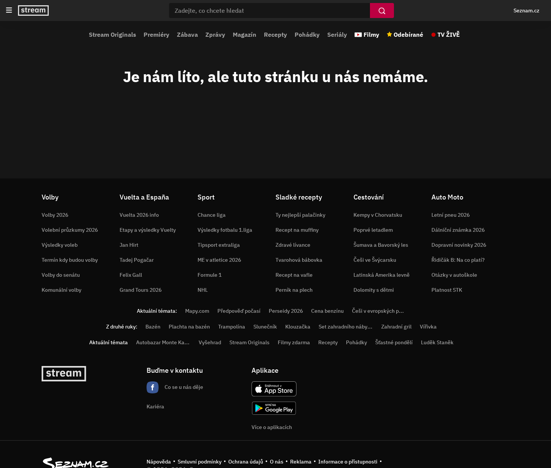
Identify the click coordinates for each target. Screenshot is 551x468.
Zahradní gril (396, 326)
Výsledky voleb (60, 245)
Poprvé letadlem (373, 229)
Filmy (371, 34)
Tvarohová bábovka (299, 259)
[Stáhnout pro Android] (274, 408)
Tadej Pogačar (137, 259)
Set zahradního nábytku (347, 326)
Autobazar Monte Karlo (163, 342)
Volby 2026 (55, 215)
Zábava (187, 34)
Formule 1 (210, 275)
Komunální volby (61, 289)
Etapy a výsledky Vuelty (148, 229)
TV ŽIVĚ (448, 34)
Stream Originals (112, 34)
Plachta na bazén (189, 326)
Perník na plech (294, 289)
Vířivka (428, 326)
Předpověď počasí (239, 311)
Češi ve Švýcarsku (374, 259)
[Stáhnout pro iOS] (274, 388)
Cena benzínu (327, 311)
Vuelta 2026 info (139, 215)
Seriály (337, 34)
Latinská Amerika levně (381, 275)
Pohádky (307, 34)
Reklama (300, 461)
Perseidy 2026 (286, 311)
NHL (203, 289)
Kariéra (155, 406)
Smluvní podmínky (200, 461)
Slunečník (265, 326)
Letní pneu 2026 (450, 215)
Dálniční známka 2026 (458, 229)
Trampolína (231, 326)
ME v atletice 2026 (219, 259)
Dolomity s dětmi (373, 289)
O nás (276, 461)
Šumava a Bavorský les (380, 245)
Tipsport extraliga (219, 245)
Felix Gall (131, 275)
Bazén (152, 326)
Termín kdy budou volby (70, 259)
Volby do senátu (61, 275)
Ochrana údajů (245, 461)
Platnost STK (446, 289)
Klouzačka (297, 326)
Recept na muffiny (297, 229)
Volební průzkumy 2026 (70, 229)
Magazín (244, 34)
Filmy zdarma (294, 342)
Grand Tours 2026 (141, 289)
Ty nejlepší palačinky (300, 215)
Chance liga (212, 215)
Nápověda (159, 461)
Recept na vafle (294, 275)
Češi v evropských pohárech (385, 311)
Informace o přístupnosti (347, 461)
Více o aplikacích (272, 427)
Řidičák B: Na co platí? (458, 259)
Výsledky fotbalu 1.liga (225, 229)
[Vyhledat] (382, 10)
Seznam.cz (526, 10)
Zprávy (215, 34)
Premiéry (156, 34)
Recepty (275, 34)
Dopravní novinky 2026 (458, 245)
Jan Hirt (129, 245)
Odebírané (408, 34)
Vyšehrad (210, 342)
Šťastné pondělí (394, 342)
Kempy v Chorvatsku (377, 215)
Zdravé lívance (293, 245)
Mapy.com (197, 311)
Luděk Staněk (437, 342)
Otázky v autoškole (454, 275)
